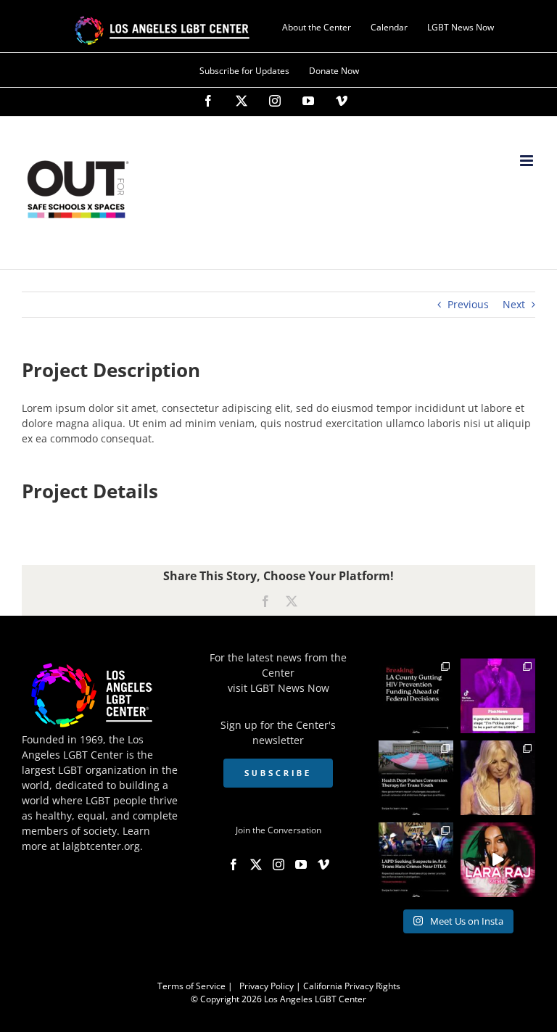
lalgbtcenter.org (101, 846)
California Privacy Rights (351, 986)
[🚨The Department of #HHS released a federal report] (416, 777)
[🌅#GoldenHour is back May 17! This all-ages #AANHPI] (498, 859)
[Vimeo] (323, 864)
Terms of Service (191, 986)
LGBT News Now (289, 688)
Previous (468, 304)
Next (514, 304)
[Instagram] (278, 864)
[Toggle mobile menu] (527, 160)
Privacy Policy (266, 986)
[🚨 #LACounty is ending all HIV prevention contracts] (416, 696)
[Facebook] (233, 864)
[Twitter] (256, 864)
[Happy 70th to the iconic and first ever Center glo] (498, 777)
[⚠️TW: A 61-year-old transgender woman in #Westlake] (416, 859)
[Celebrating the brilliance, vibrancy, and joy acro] (498, 696)
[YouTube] (301, 864)
